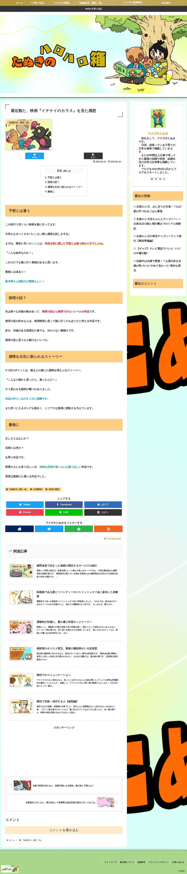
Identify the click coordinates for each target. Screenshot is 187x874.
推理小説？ (53, 182)
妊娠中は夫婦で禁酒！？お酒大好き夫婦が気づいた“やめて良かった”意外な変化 (157, 266)
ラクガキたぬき (158, 133)
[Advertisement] (64, 750)
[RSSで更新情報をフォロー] (108, 529)
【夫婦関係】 (38, 489)
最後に (51, 191)
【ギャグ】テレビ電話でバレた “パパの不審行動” (157, 251)
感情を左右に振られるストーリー (65, 187)
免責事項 (141, 862)
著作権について (127, 862)
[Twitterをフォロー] (49, 529)
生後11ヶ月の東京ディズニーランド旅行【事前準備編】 (157, 238)
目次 (59, 170)
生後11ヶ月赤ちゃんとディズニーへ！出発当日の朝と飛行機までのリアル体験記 (157, 224)
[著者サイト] (19, 529)
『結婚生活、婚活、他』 (18, 489)
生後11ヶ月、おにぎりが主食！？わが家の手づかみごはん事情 (157, 209)
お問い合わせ (178, 862)
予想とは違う (55, 177)
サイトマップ (110, 862)
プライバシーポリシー (158, 862)
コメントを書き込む (64, 830)
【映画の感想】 (54, 489)
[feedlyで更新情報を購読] (79, 529)
